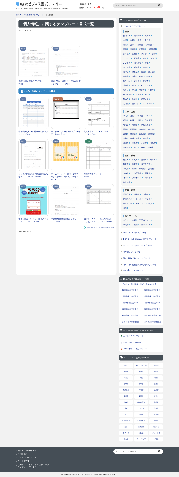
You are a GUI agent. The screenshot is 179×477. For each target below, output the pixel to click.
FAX (126, 414)
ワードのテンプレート (132, 342)
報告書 (147, 36)
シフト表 (126, 63)
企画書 (140, 45)
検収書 (135, 164)
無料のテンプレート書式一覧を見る (100, 227)
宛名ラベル (145, 85)
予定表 (126, 225)
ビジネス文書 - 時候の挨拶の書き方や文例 (139, 284)
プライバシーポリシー (27, 457)
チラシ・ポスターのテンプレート (138, 245)
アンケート (136, 178)
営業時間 (152, 49)
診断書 (153, 143)
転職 (132, 120)
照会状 (135, 72)
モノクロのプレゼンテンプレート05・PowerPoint (66, 132)
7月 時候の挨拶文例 (130, 309)
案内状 (126, 104)
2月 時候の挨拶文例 (152, 290)
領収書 (126, 164)
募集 (132, 116)
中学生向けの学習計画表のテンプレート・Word (33, 132)
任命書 (142, 129)
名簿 (125, 208)
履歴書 (135, 125)
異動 (125, 134)
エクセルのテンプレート (133, 336)
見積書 (144, 160)
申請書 (142, 49)
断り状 (126, 90)
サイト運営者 (23, 461)
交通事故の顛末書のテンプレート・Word (65, 220)
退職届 (126, 125)
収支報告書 (145, 164)
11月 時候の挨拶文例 (130, 322)
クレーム (126, 58)
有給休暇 (148, 120)
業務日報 (126, 194)
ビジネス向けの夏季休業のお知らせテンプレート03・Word (33, 175)
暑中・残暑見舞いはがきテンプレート (140, 265)
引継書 (126, 76)
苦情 (154, 54)
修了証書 (126, 67)
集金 (134, 169)
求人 (125, 116)
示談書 (144, 143)
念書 (126, 427)
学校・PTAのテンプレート (135, 232)
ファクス (141, 408)
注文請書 (126, 182)
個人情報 (137, 63)
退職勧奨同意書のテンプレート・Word (33, 82)
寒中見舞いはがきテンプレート (137, 258)
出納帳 (126, 173)
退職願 (156, 402)
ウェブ (126, 439)
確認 (143, 72)
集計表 (138, 199)
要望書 (145, 81)
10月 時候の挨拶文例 (152, 315)
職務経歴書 (145, 125)
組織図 (126, 143)
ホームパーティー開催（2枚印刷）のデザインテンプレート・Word (65, 176)
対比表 (126, 99)
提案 (125, 49)
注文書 (135, 160)
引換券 (151, 90)
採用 (125, 129)
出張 (125, 45)
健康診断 (126, 147)
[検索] (159, 5)
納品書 (153, 160)
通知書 (156, 372)
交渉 (132, 45)
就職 (139, 120)
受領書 (136, 67)
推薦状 (151, 147)
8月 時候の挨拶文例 (152, 309)
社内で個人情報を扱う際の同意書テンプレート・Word (66, 82)
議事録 (136, 194)
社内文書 (126, 36)
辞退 (134, 90)
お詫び (153, 58)
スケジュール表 (129, 220)
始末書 (151, 129)
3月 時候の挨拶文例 (130, 296)
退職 (125, 120)
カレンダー (145, 225)
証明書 (135, 54)
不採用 (133, 129)
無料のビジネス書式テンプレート (29, 15)
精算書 (147, 178)
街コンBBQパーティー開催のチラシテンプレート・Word (33, 220)
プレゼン (144, 54)
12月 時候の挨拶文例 (152, 322)
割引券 (147, 173)
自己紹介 (135, 104)
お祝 (146, 63)
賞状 (136, 147)
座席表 (145, 138)
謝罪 (146, 94)
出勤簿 (145, 194)
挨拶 (139, 40)
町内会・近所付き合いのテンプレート (140, 239)
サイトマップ (141, 439)
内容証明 (156, 365)
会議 (125, 40)
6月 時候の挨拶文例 (152, 303)
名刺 (125, 138)
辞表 (148, 116)
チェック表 (127, 203)
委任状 (145, 67)
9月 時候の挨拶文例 (130, 315)
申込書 (147, 40)
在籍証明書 (126, 421)
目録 (143, 147)
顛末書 (151, 72)
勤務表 (151, 134)
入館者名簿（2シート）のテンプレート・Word (98, 132)
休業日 (135, 99)
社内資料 (137, 36)
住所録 (147, 199)
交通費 (151, 169)
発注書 (126, 160)
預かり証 (126, 81)
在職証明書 (134, 138)
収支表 (126, 169)
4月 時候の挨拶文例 (152, 296)
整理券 (142, 90)
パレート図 (127, 94)
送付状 (126, 72)
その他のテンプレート (133, 270)
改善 (134, 76)
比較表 (138, 94)
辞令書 (140, 116)
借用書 (142, 169)
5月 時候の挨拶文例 (130, 303)
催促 (148, 76)
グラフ (156, 396)
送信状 (135, 85)
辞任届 (142, 134)
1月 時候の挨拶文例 (130, 290)
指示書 (133, 49)
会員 (150, 203)
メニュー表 (147, 104)
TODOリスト (144, 220)
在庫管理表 (127, 199)
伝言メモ (144, 99)
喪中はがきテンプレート (134, 252)
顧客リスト (140, 203)
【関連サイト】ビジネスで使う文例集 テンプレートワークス (33, 466)
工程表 (135, 225)
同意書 (135, 143)
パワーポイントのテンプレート (136, 349)
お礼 (145, 58)
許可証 (126, 54)
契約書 (133, 134)
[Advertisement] (66, 38)
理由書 (126, 85)
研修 (141, 76)
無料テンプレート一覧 (27, 450)
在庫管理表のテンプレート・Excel (96, 175)
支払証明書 (136, 173)
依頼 (132, 40)
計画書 (149, 45)
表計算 (136, 81)
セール (126, 178)
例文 (126, 365)
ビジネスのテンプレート (134, 26)
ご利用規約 (22, 454)
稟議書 (136, 58)
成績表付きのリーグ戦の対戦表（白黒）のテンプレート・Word (98, 220)
